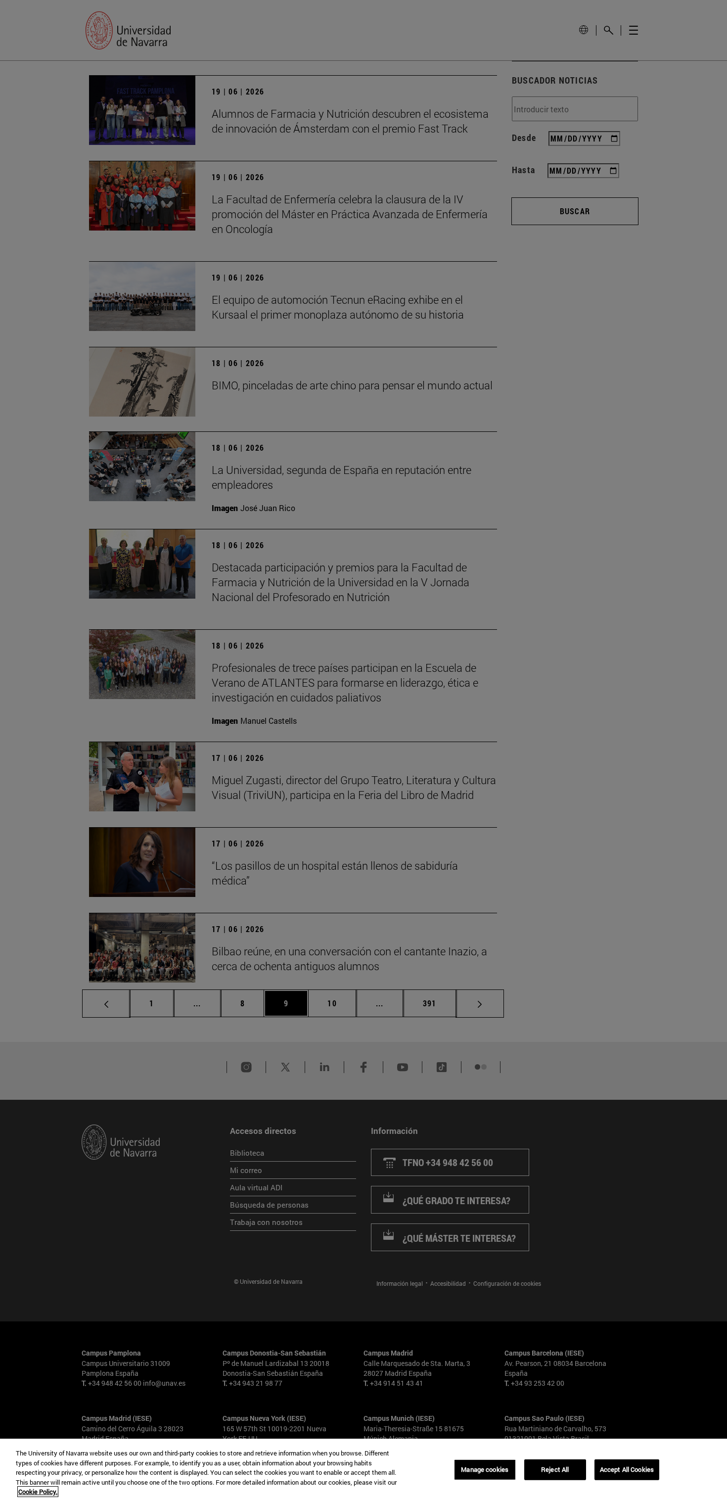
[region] (363, 1470)
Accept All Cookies (627, 1469)
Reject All (555, 1469)
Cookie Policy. (37, 1491)
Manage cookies (484, 1469)
